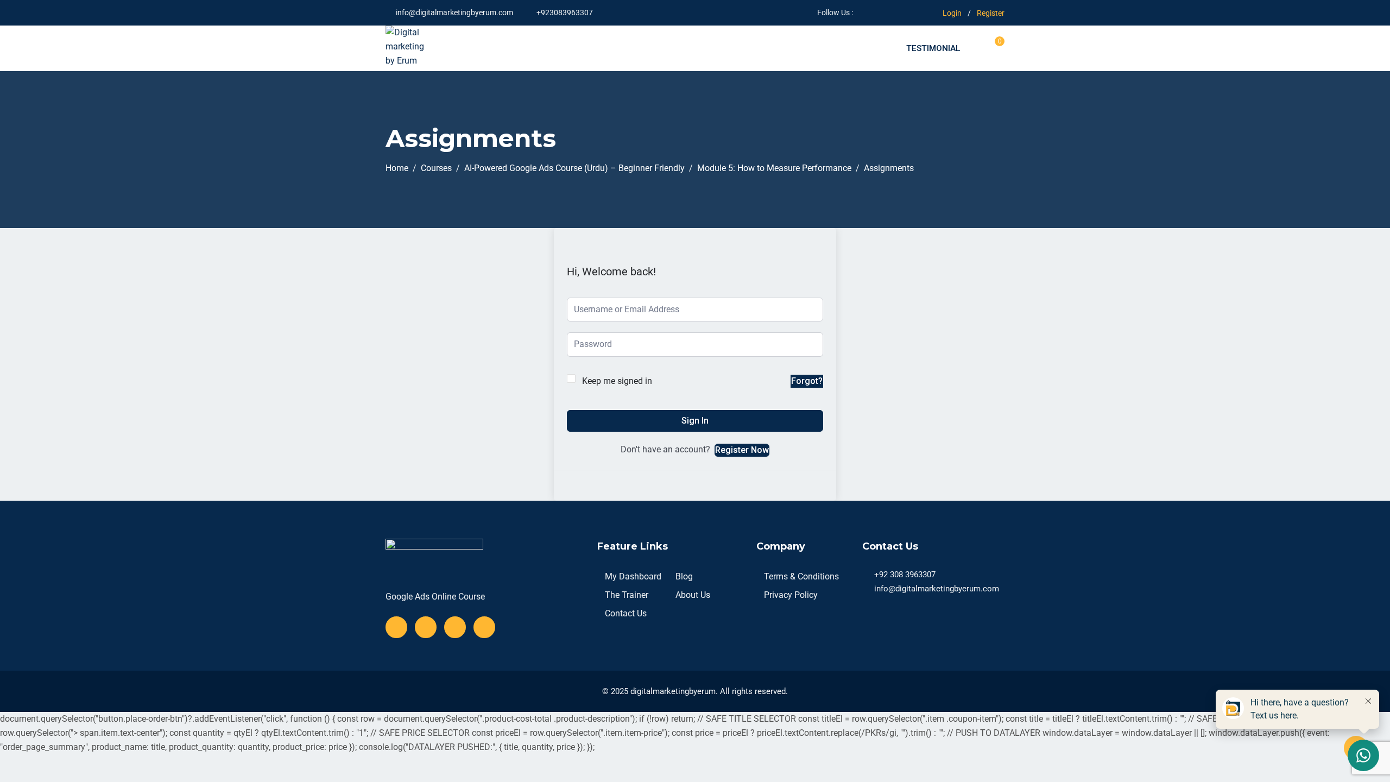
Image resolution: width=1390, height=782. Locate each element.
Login (952, 13)
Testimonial (933, 48)
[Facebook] (396, 627)
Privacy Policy (791, 595)
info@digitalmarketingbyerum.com (454, 12)
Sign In (695, 420)
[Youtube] (455, 627)
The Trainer (626, 595)
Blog (684, 576)
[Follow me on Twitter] (874, 12)
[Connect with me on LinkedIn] (915, 12)
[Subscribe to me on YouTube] (888, 12)
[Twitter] (426, 627)
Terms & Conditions (801, 576)
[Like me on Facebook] (861, 12)
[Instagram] (484, 627)
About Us (692, 595)
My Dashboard (633, 576)
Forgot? (807, 381)
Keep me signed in (617, 381)
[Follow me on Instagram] (902, 12)
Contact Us (626, 613)
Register (990, 13)
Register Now (742, 450)
